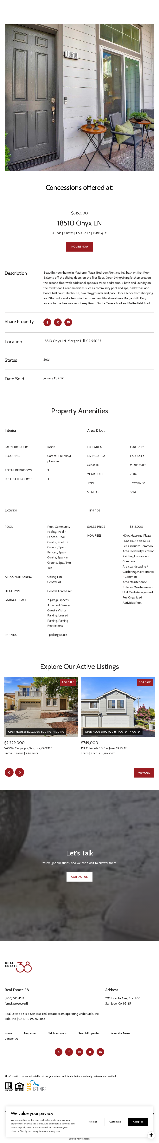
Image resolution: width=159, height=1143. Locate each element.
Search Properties (89, 1033)
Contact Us (11, 1038)
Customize (115, 1121)
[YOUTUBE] (90, 1052)
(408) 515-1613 (14, 998)
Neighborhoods (57, 1033)
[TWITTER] (58, 1052)
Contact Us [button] (79, 876)
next (19, 772)
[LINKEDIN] (100, 1052)
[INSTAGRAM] (79, 1052)
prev (9, 772)
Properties (30, 1033)
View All (144, 772)
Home (8, 1033)
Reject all (92, 1121)
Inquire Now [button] (79, 246)
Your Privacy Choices (79, 1138)
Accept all (138, 1121)
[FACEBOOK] (69, 1052)
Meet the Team (120, 1033)
